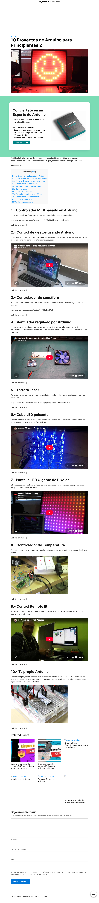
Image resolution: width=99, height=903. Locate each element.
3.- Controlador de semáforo (24, 184)
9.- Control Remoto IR (22, 199)
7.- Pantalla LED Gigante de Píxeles (27, 194)
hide (33, 172)
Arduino (14, 36)
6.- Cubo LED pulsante (22, 191)
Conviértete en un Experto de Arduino (29, 176)
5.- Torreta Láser (19, 189)
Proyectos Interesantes (49, 2)
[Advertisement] (49, 17)
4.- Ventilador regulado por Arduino (27, 186)
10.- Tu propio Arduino (22, 202)
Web (12, 859)
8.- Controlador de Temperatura (26, 197)
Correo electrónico (19, 849)
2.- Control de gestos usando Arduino (28, 181)
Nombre (14, 839)
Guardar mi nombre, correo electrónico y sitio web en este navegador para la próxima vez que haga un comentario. (48, 873)
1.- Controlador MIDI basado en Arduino (29, 178)
